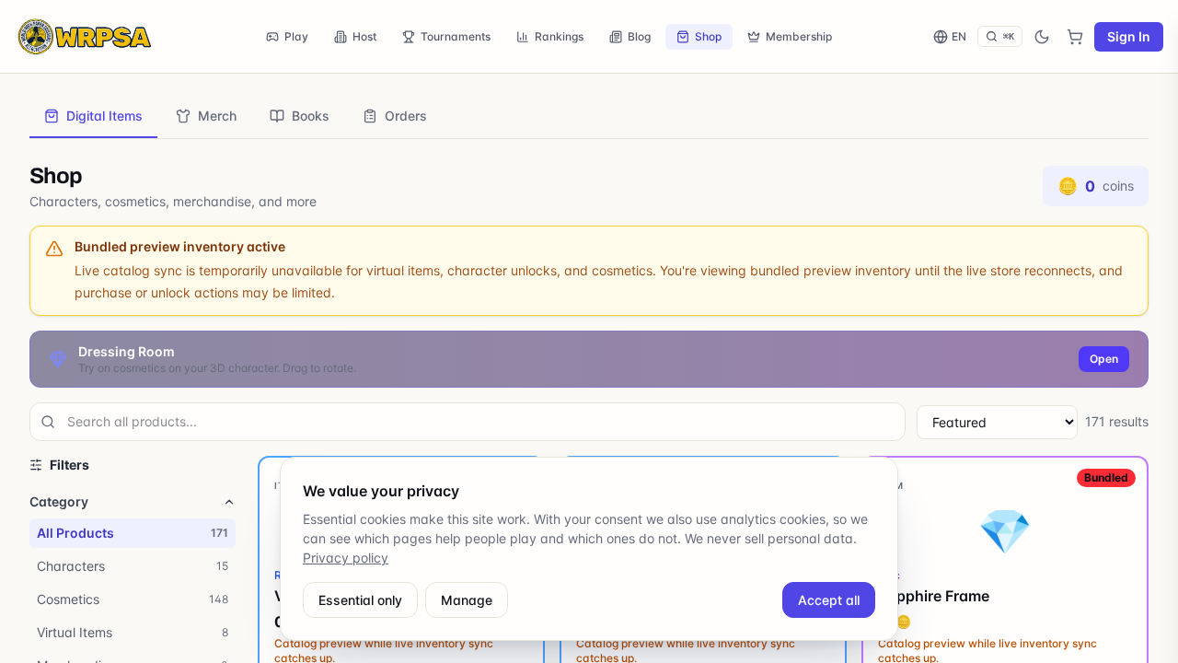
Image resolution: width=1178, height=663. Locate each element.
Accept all (829, 600)
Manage (466, 600)
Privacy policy (345, 557)
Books (310, 115)
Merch (217, 115)
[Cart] (1075, 37)
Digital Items (104, 115)
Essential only (360, 600)
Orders (406, 115)
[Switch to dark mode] (1042, 37)
